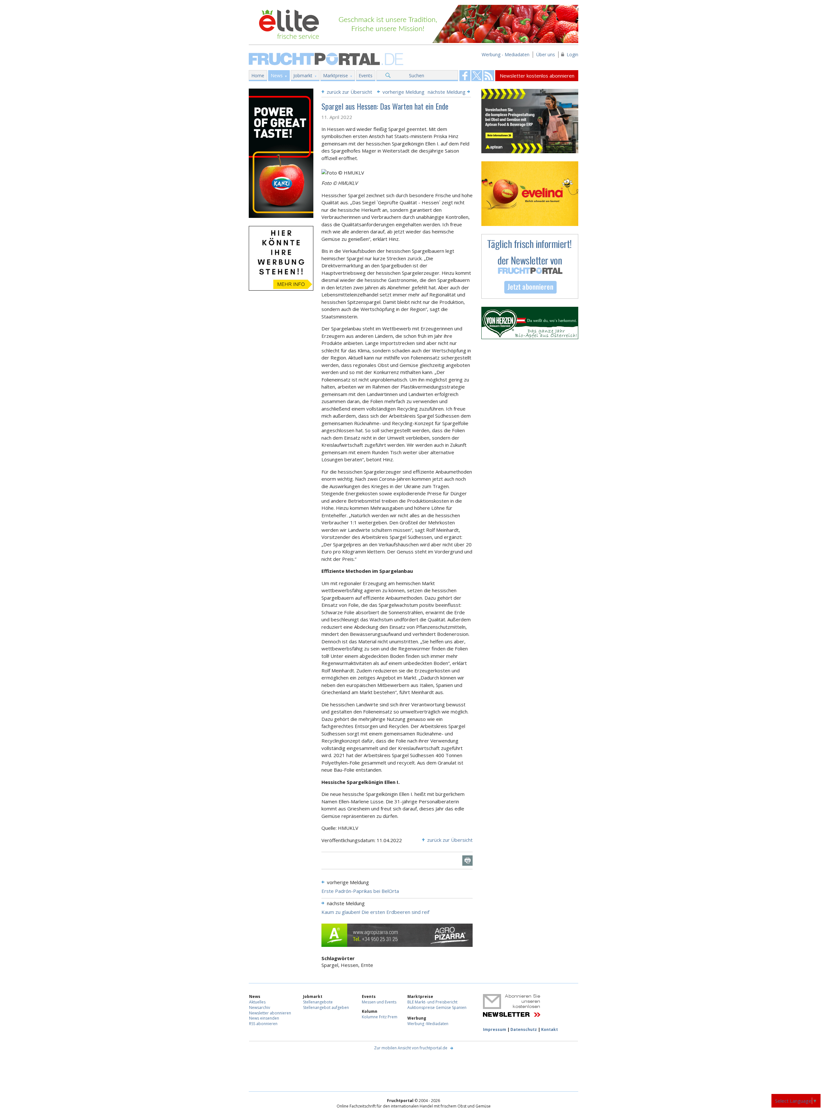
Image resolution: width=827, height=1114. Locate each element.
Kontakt (549, 1029)
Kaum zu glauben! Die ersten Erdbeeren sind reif (375, 912)
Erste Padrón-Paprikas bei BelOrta (360, 891)
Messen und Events (379, 1002)
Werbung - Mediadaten (505, 54)
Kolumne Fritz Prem (379, 1017)
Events (365, 75)
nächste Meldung (447, 92)
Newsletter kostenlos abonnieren (537, 75)
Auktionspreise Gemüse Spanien (436, 1007)
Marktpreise (335, 75)
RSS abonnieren (263, 1023)
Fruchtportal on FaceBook (464, 75)
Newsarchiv (259, 1007)
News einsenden (264, 1018)
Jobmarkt (302, 75)
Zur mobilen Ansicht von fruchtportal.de (410, 1048)
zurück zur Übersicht (349, 92)
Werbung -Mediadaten (427, 1023)
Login (572, 54)
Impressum (494, 1029)
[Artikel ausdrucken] (467, 860)
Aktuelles (257, 1002)
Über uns (545, 54)
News (277, 75)
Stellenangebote (318, 1002)
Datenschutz (523, 1029)
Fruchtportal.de (327, 58)
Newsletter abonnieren (270, 1013)
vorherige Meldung (403, 92)
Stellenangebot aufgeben (326, 1007)
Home (257, 75)
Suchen (416, 75)
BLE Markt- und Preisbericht (432, 1002)
